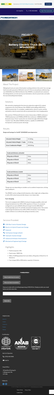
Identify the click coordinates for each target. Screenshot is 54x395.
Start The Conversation (46, 10)
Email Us (6, 360)
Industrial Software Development (16, 238)
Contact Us (5, 324)
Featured (8, 230)
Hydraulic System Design (13, 235)
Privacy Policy (28, 390)
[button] (52, 17)
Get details (48, 4)
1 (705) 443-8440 (9, 356)
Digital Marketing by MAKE (37, 386)
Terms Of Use (20, 389)
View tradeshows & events (11, 277)
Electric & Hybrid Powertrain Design (16, 227)
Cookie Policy (20, 392)
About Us (4, 319)
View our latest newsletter (11, 282)
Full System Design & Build (14, 233)
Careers (4, 321)
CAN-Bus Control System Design (15, 224)
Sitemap (4, 329)
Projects (4, 327)
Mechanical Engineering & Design (16, 241)
